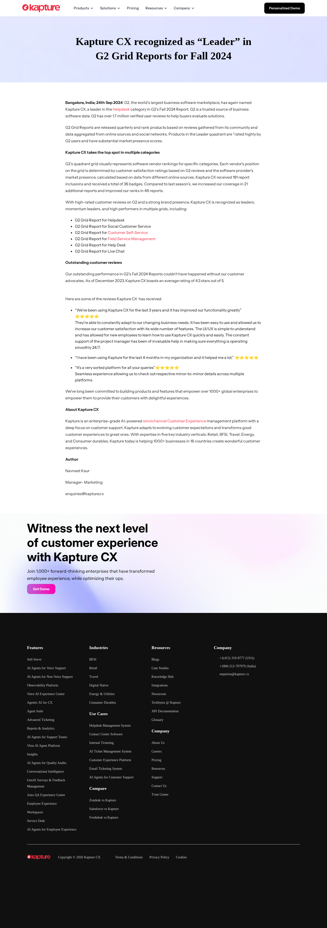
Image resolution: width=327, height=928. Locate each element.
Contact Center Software (106, 734)
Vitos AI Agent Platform (43, 745)
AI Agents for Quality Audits (46, 763)
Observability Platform (42, 685)
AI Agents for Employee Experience (51, 829)
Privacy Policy (159, 857)
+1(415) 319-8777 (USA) (237, 658)
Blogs (155, 659)
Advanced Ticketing (40, 720)
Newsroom (159, 694)
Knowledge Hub (163, 677)
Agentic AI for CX (39, 702)
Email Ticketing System (105, 768)
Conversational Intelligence (45, 771)
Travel (93, 677)
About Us (158, 743)
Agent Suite (35, 711)
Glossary (157, 720)
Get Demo (41, 589)
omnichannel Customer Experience (174, 421)
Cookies (181, 857)
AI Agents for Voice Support (46, 668)
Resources (154, 8)
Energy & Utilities (101, 694)
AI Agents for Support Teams (47, 737)
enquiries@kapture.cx (84, 493)
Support (157, 777)
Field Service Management (132, 238)
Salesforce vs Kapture (104, 809)
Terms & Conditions (129, 857)
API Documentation (165, 711)
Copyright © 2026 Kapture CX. (79, 857)
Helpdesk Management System (110, 725)
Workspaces (35, 812)
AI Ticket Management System (110, 751)
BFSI (92, 659)
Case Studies (160, 668)
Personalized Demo (284, 8)
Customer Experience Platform (110, 760)
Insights (32, 754)
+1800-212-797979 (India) (238, 666)
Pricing (133, 8)
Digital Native (98, 685)
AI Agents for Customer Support (111, 777)
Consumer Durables (102, 702)
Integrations (160, 685)
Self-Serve (34, 659)
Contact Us (159, 786)
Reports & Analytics (40, 728)
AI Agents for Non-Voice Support (50, 677)
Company (182, 8)
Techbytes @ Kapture (166, 702)
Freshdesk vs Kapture (103, 817)
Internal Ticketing (101, 743)
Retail (93, 668)
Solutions (108, 8)
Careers (157, 751)
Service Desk (36, 821)
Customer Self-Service (128, 232)
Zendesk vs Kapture (102, 800)
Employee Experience (42, 803)
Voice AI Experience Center (46, 694)
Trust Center (160, 794)
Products (81, 8)
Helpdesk (121, 109)
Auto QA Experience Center (46, 795)
